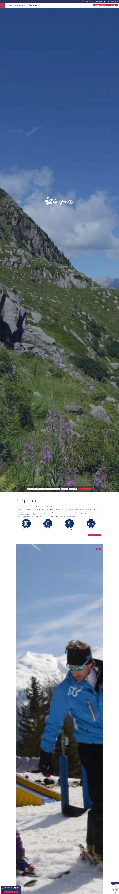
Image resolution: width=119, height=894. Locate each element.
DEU (91, 1)
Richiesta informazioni (100, 5)
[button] (97, 549)
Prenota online (94, 535)
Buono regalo (33, 5)
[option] (59, 246)
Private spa (9, 5)
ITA (82, 1)
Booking (113, 5)
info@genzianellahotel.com (112, 1)
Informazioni (12, 889)
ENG (87, 1)
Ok (11, 891)
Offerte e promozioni (20, 5)
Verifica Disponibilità (85, 488)
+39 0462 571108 (99, 1)
